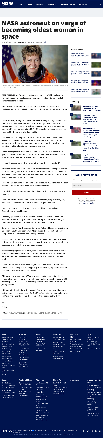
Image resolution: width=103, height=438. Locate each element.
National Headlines (8, 344)
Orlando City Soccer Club (93, 345)
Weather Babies (58, 342)
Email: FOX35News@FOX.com (60, 386)
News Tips (57, 380)
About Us (40, 380)
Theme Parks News (76, 344)
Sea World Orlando (76, 349)
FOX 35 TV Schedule (8, 385)
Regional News (25, 380)
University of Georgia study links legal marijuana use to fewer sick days (80, 64)
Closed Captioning (42, 415)
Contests (74, 380)
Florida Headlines (7, 337)
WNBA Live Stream (93, 413)
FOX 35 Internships (42, 397)
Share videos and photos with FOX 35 (59, 390)
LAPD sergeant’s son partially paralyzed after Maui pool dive (80, 91)
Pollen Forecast (24, 357)
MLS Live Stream (92, 416)
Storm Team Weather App (23, 363)
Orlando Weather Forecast (24, 345)
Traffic (39, 334)
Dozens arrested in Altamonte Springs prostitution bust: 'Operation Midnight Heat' (90, 119)
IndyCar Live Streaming (91, 398)
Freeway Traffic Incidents (41, 345)
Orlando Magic (92, 341)
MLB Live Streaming (94, 392)
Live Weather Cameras (23, 338)
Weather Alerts (23, 341)
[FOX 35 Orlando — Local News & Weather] (8, 4)
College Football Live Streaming (94, 389)
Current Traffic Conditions (40, 340)
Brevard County (7, 346)
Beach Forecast (24, 355)
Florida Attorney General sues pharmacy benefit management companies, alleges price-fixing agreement (91, 132)
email (99, 431)
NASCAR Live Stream (94, 394)
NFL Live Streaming (93, 385)
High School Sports (93, 348)
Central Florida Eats (8, 397)
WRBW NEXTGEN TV (42, 410)
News (14, 42)
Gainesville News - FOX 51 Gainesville (25, 384)
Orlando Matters (7, 390)
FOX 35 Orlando (6, 42)
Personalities (40, 392)
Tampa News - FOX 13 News (25, 388)
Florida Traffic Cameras (40, 349)
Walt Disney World (76, 346)
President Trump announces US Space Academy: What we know (80, 73)
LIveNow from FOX (8, 395)
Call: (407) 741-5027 (59, 383)
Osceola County (7, 358)
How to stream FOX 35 (42, 384)
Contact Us (39, 390)
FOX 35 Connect (58, 394)
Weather (23, 334)
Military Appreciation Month (8, 371)
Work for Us (40, 394)
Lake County (6, 351)
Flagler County (6, 349)
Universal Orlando (76, 351)
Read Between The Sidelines (93, 338)
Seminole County (7, 361)
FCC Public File (40, 417)
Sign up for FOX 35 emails (42, 400)
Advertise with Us (41, 408)
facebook (83, 431)
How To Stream (7, 383)
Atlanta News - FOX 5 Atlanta (25, 392)
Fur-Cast (56, 354)
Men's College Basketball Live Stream (92, 403)
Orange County (6, 356)
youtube (95, 431)
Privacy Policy (88, 202)
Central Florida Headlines (6, 340)
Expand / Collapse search (100, 4)
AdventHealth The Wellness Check (59, 345)
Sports (90, 334)
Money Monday (58, 358)
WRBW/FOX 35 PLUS (43, 413)
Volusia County (6, 363)
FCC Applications (41, 420)
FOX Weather (23, 360)
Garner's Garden (58, 351)
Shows (4, 380)
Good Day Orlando (8, 388)
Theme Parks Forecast (23, 351)
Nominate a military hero (8, 367)
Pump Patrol (40, 337)
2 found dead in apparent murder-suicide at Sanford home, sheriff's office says (90, 146)
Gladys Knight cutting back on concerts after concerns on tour (79, 82)
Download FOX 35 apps (42, 404)
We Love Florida (58, 337)
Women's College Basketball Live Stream (93, 409)
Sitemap (4, 374)
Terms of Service (88, 204)
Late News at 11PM (8, 393)
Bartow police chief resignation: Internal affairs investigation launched (80, 55)
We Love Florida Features (75, 340)
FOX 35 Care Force (59, 340)
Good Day (57, 334)
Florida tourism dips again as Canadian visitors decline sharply (91, 108)
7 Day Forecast (24, 348)
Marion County (6, 354)
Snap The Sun (23, 366)
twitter (87, 431)
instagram (91, 431)
